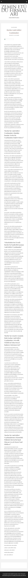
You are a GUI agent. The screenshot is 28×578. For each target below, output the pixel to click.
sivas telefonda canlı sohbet (10, 545)
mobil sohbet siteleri (8, 552)
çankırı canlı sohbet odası (10, 547)
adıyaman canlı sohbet (9, 550)
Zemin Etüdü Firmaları (14, 11)
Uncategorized (14, 27)
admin (18, 35)
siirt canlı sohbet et (8, 554)
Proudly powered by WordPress (18, 575)
